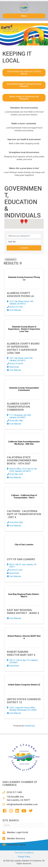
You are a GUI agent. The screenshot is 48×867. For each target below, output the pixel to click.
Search (25, 248)
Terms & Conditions (24, 852)
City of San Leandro (21, 559)
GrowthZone (29, 726)
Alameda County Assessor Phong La (20, 295)
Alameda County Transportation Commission (18, 406)
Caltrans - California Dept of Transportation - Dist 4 (24, 514)
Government (10, 259)
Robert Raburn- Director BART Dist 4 (21, 653)
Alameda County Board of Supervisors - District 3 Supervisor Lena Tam (23, 348)
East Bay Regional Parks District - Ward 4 (23, 612)
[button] (22, 221)
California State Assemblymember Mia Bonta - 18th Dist (22, 460)
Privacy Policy (24, 857)
